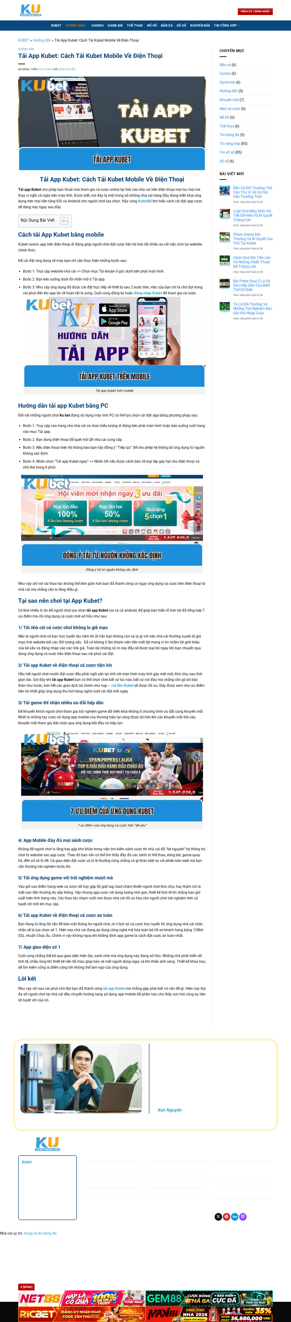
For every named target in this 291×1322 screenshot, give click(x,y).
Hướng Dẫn (75, 25)
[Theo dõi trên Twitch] (243, 1217)
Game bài (115, 25)
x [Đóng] (26, 1287)
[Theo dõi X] (218, 1217)
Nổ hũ (152, 25)
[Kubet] (30, 10)
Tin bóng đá (229, 135)
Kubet (56, 25)
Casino (98, 25)
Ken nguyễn (67, 69)
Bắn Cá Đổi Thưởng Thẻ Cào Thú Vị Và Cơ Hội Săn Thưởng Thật (252, 192)
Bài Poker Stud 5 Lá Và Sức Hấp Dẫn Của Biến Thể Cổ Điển (251, 285)
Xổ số (181, 25)
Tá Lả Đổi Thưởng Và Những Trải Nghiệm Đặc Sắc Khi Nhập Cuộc (252, 308)
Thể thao (135, 25)
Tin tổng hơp (225, 25)
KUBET (23, 40)
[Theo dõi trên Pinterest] (226, 1217)
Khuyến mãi (200, 25)
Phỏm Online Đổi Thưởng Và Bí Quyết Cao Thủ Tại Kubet (253, 238)
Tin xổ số (227, 152)
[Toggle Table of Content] (62, 221)
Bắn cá (167, 25)
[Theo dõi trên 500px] (234, 1217)
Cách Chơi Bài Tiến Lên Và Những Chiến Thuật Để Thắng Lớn (252, 261)
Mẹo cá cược (230, 109)
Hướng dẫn (42, 40)
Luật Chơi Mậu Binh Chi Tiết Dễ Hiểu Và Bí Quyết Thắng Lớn (252, 215)
